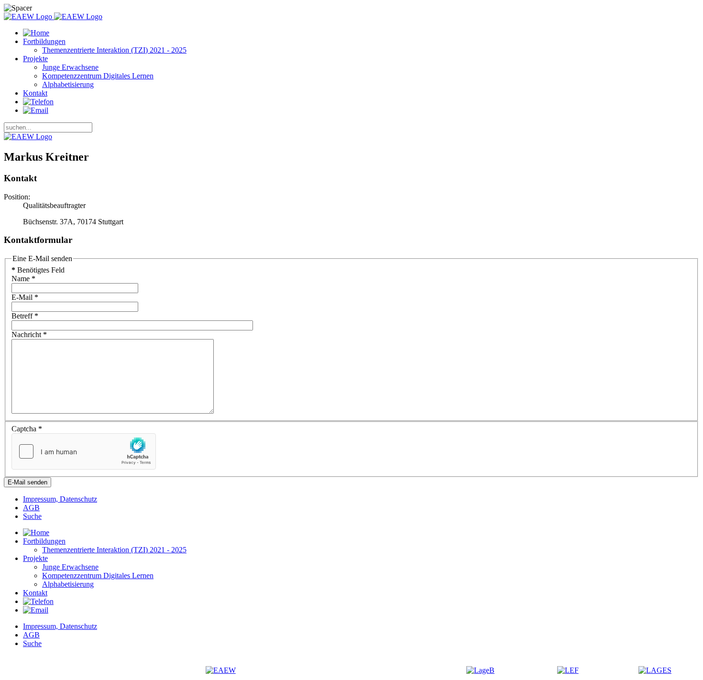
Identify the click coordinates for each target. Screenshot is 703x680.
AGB (31, 508)
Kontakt (35, 93)
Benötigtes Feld (38, 270)
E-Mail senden (27, 482)
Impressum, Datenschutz (60, 499)
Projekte (35, 59)
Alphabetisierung (68, 84)
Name (23, 278)
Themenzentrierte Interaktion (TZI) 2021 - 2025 (114, 50)
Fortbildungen (44, 41)
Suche (32, 516)
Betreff (24, 316)
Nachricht (29, 334)
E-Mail (24, 297)
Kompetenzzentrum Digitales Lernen (98, 76)
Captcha (26, 429)
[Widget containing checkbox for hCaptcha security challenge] (83, 451)
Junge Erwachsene (70, 67)
